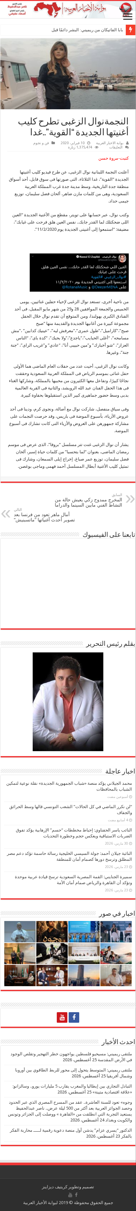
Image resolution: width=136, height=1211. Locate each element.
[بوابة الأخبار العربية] (68, 9)
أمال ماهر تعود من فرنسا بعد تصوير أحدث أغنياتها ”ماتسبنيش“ (44, 515)
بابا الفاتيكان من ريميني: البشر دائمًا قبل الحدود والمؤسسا (71, 29)
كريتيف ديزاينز (54, 1186)
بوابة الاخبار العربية (109, 143)
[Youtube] (62, 1017)
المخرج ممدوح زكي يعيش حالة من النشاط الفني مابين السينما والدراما (88, 500)
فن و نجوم (41, 143)
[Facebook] (74, 1017)
